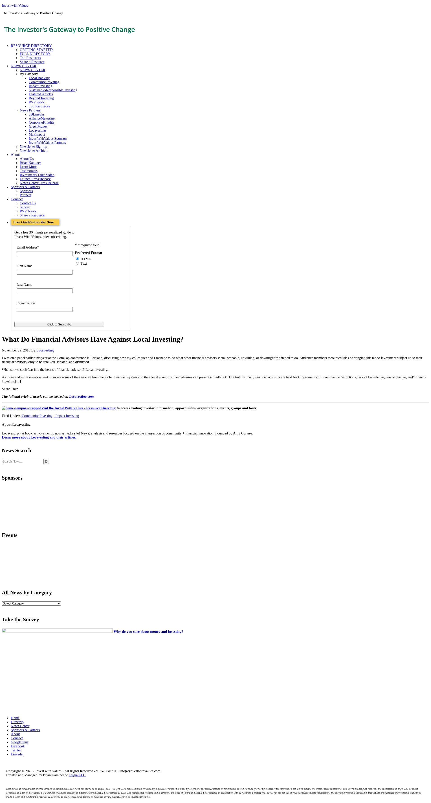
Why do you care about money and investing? (148, 631)
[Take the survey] (58, 631)
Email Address (28, 247)
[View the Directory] (21, 408)
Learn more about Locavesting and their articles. (39, 437)
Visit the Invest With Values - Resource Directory (78, 408)
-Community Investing (37, 416)
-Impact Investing (66, 416)
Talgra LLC (77, 775)
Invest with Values (15, 5)
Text (84, 263)
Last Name (24, 284)
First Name (24, 266)
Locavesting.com (81, 396)
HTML (86, 259)
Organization (26, 303)
